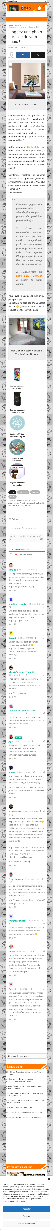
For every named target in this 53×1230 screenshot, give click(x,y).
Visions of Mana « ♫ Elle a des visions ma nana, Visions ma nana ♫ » (24, 1087)
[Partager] (23, 55)
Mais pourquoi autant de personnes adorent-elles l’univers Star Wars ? (25, 1101)
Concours (24, 47)
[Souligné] (17, 536)
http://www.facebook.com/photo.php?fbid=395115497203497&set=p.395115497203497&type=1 (26, 850)
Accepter (27, 1209)
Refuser (26, 1216)
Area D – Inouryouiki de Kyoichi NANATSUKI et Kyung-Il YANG (26, 504)
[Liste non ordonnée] (27, 536)
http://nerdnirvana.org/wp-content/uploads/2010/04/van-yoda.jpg (23, 651)
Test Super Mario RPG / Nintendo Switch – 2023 (24, 1112)
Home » (11, 25)
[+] (11, 539)
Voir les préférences (26, 1223)
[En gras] (11, 536)
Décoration (23, 492)
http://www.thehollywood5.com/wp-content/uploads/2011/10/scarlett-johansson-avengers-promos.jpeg (26, 779)
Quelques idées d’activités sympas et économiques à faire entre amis (20, 1080)
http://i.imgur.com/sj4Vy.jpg (21, 586)
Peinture (35, 492)
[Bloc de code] (33, 536)
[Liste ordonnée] (24, 536)
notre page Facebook (29, 275)
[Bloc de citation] (30, 536)
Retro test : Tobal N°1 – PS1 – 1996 (19, 1107)
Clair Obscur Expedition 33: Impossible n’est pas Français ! (24, 1073)
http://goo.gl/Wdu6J (18, 693)
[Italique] (14, 536)
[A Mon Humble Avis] (26, 8)
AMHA (10, 47)
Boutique (16, 47)
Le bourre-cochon (22, 500)
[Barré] (20, 536)
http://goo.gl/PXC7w (18, 620)
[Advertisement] (27, 1141)
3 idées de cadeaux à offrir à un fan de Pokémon (24, 1117)
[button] (49, 1179)
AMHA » (18, 25)
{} (40, 536)
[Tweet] (38, 55)
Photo (12, 497)
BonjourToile (33, 146)
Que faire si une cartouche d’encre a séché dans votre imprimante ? (24, 1094)
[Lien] (37, 536)
